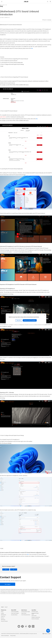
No (13, 569)
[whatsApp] (33, 626)
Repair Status (23, 613)
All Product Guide (35, 611)
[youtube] (19, 626)
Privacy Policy (13, 635)
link (32, 48)
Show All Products (4, 621)
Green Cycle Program (15, 613)
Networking (3, 619)
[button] (1, 1)
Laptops (2, 613)
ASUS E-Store (34, 615)
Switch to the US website (30, 320)
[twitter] (26, 626)
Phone (2, 611)
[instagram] (29, 626)
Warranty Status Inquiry (25, 611)
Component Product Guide (35, 613)
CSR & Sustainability (14, 611)
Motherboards (3, 614)
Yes (5, 569)
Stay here (18, 320)
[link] (26, 1)
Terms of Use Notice (5, 635)
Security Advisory (14, 614)
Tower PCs (3, 616)
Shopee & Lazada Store (36, 617)
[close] (44, 315)
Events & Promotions (35, 618)
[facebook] (22, 626)
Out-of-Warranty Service (25, 614)
